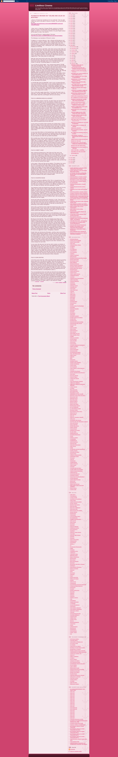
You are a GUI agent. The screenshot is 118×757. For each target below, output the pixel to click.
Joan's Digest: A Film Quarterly (77, 368)
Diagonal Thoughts (74, 308)
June (72, 56)
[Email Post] (65, 281)
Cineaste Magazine (74, 281)
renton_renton (73, 632)
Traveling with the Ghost (75, 468)
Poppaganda (73, 583)
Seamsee (72, 596)
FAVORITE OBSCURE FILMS (76, 723)
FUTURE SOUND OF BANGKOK (77, 345)
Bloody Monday (73, 512)
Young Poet (72, 623)
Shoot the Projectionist (75, 444)
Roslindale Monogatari (75, 434)
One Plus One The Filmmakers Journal (79, 421)
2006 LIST (72, 699)
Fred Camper (73, 343)
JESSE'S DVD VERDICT (75, 362)
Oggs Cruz (72, 418)
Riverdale (72, 591)
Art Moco (72, 247)
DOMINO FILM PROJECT (75, 519)
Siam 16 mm (73, 446)
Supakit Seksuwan (74, 601)
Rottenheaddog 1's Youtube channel (78, 176)
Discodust (72, 310)
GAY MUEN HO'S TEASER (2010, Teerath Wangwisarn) (77, 223)
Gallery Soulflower (74, 656)
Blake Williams (73, 262)
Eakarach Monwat (74, 526)
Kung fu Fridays (73, 377)
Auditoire (72, 253)
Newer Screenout (74, 568)
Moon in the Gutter (74, 404)
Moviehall (72, 562)
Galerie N (72, 655)
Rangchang (72, 587)
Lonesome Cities (74, 554)
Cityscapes (72, 288)
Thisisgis (72, 612)
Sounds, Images (73, 450)
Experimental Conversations (76, 321)
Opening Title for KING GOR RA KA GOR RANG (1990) (78, 212)
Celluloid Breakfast (74, 275)
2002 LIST (72, 693)
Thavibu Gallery (73, 679)
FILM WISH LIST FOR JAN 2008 (78, 151)
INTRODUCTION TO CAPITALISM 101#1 (79, 194)
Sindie (71, 447)
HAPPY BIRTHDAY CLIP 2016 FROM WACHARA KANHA (78, 171)
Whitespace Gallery (74, 684)
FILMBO (72, 336)
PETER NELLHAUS (74, 426)
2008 (71, 45)
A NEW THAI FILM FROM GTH (78, 117)
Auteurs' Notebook (74, 255)
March (72, 61)
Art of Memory (73, 249)
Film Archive (73, 329)
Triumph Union (73, 616)
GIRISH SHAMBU (74, 346)
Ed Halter (72, 311)
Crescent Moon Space (75, 516)
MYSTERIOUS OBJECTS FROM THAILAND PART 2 (77, 732)
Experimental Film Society (76, 323)
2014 (71, 35)
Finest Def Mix (73, 340)
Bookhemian (73, 513)
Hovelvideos (73, 542)
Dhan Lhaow (73, 522)
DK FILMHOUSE (73, 517)
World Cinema (73, 488)
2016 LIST (72, 713)
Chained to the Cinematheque (77, 278)
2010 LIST (72, 704)
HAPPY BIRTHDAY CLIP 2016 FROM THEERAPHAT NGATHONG (78, 168)
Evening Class (73, 320)
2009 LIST (72, 703)
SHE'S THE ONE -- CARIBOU (77, 149)
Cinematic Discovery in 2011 (76, 719)
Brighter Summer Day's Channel (77, 650)
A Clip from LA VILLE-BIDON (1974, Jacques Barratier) (78, 215)
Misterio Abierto (73, 401)
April (72, 60)
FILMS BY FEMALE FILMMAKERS (77, 724)
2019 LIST (72, 717)
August (73, 53)
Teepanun (72, 457)
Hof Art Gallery (73, 659)
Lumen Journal (73, 386)
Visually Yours (73, 619)
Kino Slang (72, 374)
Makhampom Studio (74, 668)
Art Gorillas (72, 644)
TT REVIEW (72, 603)
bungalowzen (73, 629)
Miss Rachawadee (74, 561)
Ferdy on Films (73, 327)
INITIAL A (72, 544)
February (73, 63)
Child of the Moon (74, 279)
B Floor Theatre (73, 503)
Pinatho (72, 580)
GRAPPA (72, 536)
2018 (71, 28)
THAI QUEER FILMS (74, 741)
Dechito (72, 304)
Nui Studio (72, 572)
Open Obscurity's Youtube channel (78, 181)
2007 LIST (72, 700)
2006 (71, 159)
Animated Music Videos (75, 245)
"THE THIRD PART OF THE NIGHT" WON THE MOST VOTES (79, 85)
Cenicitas (72, 276)
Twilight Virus (73, 617)
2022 (71, 21)
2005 (71, 161)
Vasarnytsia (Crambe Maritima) (77, 476)
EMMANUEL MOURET (76, 128)
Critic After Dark (74, 290)
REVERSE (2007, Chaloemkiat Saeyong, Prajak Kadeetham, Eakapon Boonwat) (79, 197)
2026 (71, 15)
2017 (71, 30)
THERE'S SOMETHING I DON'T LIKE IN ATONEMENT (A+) (79, 107)
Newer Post (34, 293)
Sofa (71, 599)
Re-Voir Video (73, 431)
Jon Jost (72, 369)
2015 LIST (72, 712)
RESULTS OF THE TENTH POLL (78, 145)
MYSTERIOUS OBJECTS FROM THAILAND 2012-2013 (77, 729)
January (73, 155)
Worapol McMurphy (74, 622)
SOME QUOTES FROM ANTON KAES (79, 139)
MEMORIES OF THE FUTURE (76, 394)
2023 (71, 20)
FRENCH (64, 282)
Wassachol (72, 481)
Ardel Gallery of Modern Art (76, 641)
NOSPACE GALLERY (75, 670)
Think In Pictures (74, 463)
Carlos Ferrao (73, 272)
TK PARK (72, 681)
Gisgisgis (72, 538)
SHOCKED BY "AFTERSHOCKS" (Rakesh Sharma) (78, 80)
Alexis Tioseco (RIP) (74, 242)
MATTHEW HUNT (74, 391)
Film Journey (73, 332)
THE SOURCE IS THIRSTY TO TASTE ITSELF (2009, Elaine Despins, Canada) (79, 204)
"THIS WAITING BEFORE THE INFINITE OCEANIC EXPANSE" (78, 68)
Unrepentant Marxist (75, 473)
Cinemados (72, 284)
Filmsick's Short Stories (75, 532)
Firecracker (73, 342)
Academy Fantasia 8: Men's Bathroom (79, 193)
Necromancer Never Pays (76, 411)
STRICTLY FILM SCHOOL (75, 455)
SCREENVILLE (73, 440)
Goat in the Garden (74, 539)
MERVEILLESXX (74, 555)
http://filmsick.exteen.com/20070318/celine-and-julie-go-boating (46, 35)
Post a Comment (37, 289)
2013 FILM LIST (73, 709)
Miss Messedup (73, 399)
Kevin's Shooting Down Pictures (77, 372)
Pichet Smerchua (74, 577)
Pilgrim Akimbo (73, 427)
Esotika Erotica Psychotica (76, 317)
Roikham (72, 593)
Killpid (71, 548)
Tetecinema (72, 606)
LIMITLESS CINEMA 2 (75, 382)
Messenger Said (74, 397)
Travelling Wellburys (74, 615)
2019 (71, 26)
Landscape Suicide (74, 378)
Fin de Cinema (73, 339)
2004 (71, 162)
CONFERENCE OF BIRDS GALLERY (78, 652)
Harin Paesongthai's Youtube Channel (78, 191)
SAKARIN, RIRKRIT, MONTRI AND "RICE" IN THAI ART (79, 116)
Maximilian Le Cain (74, 392)
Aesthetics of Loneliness (75, 499)
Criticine (72, 291)
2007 (71, 157)
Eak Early (72, 525)
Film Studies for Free (75, 333)
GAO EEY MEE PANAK (75, 535)
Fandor (71, 326)
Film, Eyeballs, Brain (74, 334)
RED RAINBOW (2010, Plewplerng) (78, 231)
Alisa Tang (72, 243)
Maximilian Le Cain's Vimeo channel (78, 179)
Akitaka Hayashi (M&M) (75, 240)
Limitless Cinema (43, 5)
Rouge (71, 436)
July (72, 55)
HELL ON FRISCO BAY (75, 353)
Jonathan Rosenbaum (75, 371)
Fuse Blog (72, 533)
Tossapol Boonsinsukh (75, 613)
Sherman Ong (73, 443)
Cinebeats (72, 282)
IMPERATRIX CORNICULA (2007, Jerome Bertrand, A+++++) (78, 94)
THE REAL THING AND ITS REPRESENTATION (77, 65)
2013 (71, 36)
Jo (70, 545)
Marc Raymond (73, 389)
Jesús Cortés (73, 365)
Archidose (72, 246)
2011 (71, 40)
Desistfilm (72, 307)
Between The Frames (75, 504)
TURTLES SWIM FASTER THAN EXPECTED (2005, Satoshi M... (78, 113)
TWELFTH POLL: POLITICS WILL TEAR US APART (78, 82)
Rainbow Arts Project (75, 430)
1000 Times (72, 494)
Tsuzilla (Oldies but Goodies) (76, 469)
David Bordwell (73, 301)
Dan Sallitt (72, 298)
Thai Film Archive (74, 678)
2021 (71, 23)
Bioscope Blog (73, 506)
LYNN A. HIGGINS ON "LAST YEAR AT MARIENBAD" (79, 77)
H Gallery (72, 657)
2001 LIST (72, 691)
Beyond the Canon (74, 260)
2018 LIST (72, 716)
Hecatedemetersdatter (75, 352)
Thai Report (72, 460)
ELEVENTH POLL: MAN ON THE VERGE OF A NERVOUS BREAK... (79, 143)
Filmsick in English (74, 337)
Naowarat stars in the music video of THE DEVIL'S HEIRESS (78, 233)
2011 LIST (72, 706)
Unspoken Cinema (74, 475)
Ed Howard (72, 313)
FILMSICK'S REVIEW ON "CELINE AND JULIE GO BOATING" (78, 100)
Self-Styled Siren (74, 442)
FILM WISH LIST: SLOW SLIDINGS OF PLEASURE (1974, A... (79, 74)
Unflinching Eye (73, 472)
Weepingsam (73, 482)
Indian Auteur (73, 355)
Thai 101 (72, 459)
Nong (71, 571)
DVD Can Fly (73, 520)
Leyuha (72, 379)
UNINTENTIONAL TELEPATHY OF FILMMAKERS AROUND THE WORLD (78, 744)
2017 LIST (72, 714)
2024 (71, 18)
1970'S (57, 282)
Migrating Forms (74, 398)
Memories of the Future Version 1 (77, 395)
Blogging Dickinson (74, 263)
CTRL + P (72, 292)
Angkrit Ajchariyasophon (76, 501)
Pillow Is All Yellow (74, 578)
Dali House (72, 297)
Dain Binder (73, 295)
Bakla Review (73, 256)
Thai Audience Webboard (76, 609)
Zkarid (71, 625)
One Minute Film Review (75, 420)
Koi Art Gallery (73, 665)
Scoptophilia (73, 439)
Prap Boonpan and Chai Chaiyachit (78, 584)
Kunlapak (72, 549)
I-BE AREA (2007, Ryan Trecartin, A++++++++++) (78, 120)
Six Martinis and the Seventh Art (77, 449)
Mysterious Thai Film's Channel (77, 564)
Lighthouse (72, 552)
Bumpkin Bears (73, 269)
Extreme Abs (73, 324)
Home (48, 293)
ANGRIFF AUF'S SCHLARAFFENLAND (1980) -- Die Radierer (79, 219)
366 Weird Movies (74, 239)
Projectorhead (73, 428)
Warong (72, 620)
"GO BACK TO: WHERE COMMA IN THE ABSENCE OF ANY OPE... (79, 91)
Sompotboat (73, 600)
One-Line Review (74, 423)
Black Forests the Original (76, 510)
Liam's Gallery (73, 666)
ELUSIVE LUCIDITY (74, 316)
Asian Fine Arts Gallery (75, 646)
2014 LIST (72, 710)
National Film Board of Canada (77, 669)
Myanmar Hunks (74, 410)
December (73, 46)
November (73, 48)
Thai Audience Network (75, 607)
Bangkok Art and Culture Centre (77, 647)
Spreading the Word (74, 452)
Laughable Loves (74, 551)
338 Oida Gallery (74, 640)
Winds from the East (74, 484)
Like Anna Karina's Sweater (76, 381)
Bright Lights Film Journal (76, 268)
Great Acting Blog (74, 349)
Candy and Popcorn (74, 271)
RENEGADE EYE (74, 433)
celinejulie (72, 749)
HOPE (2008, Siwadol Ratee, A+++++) (79, 95)
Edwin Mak (72, 314)
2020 (71, 25)
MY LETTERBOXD (74, 407)
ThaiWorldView (73, 462)
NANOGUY (72, 565)
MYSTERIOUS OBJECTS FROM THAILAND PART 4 (77, 737)
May (72, 58)
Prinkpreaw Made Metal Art (76, 586)
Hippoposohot (73, 541)
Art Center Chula (74, 643)
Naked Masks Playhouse (75, 567)
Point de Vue (73, 581)
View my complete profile (76, 751)
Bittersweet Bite (74, 509)
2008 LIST (72, 701)
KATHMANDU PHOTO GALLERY (77, 663)
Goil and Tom (73, 348)
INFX (71, 358)
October (73, 50)
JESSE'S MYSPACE (74, 363)
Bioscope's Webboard (75, 507)
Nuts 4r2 (72, 415)
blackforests (73, 628)
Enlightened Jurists (74, 528)
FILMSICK (60, 282)
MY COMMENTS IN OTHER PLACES (79, 97)
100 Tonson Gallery (74, 639)
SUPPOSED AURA (74, 456)
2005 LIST (72, 697)
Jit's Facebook (73, 366)
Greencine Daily (73, 350)
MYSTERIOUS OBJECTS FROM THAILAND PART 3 (77, 734)
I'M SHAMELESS (75, 153)
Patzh (71, 575)
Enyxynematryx (73, 529)
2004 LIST (72, 696)
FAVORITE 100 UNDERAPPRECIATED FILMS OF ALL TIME (78, 721)
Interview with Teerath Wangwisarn (78, 224)
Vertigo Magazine (74, 478)
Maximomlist (73, 558)
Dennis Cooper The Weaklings (77, 305)
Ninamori (72, 570)
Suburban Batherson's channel (77, 675)
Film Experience (74, 330)
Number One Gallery (74, 672)
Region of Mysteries (74, 590)
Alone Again (73, 500)
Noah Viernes (73, 414)
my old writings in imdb (75, 408)
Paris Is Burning (73, 424)
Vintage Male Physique (75, 479)
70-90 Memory (73, 496)
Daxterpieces (73, 303)
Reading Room (73, 673)
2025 (71, 16)
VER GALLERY (73, 682)
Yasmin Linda (73, 489)
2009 (71, 43)
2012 (71, 38)
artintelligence (73, 250)
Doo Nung (72, 523)
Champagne (73, 515)
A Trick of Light (73, 497)
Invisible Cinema (74, 361)
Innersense (72, 359)
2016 (71, 31)
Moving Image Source (75, 405)
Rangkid (72, 588)
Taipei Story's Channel (75, 676)
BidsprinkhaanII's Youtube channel (78, 178)
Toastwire (72, 466)
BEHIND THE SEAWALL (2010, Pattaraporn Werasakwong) (77, 227)
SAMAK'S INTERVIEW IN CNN (78, 102)
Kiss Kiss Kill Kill (74, 375)
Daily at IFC (72, 294)
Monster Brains (73, 402)
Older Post (63, 293)
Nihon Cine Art (73, 413)
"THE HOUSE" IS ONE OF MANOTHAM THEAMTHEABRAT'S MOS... (79, 136)
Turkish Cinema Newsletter (76, 471)
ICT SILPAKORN (74, 182)
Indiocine (72, 356)
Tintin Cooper (73, 465)
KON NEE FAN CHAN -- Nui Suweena (78, 220)
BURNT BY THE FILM (76, 140)
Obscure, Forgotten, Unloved (76, 417)
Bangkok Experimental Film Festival (78, 258)
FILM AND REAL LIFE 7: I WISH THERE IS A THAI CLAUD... (78, 104)
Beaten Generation (74, 259)
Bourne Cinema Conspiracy (76, 265)
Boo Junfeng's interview (75, 216)
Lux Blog (72, 388)
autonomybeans (74, 626)
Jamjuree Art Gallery (75, 660)
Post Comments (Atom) (44, 296)
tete (71, 633)
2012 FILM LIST (73, 707)
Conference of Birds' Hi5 (75, 653)
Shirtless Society (74, 597)
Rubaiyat (72, 594)
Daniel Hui (72, 300)
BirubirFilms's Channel (75, 649)
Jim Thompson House (75, 662)
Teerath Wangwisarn (74, 604)
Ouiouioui (72, 574)
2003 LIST (72, 694)
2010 (71, 42)
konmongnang (73, 631)
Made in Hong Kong (74, 557)
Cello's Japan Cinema (75, 274)
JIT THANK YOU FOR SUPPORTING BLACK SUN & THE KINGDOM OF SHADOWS (78, 174)
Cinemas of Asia (74, 285)
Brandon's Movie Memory (76, 266)
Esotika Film (73, 319)
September (74, 51)
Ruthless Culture (74, 437)
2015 (71, 33)
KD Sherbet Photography (76, 546)
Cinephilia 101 (73, 287)
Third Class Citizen (74, 610)
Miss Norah (72, 559)
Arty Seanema (73, 252)
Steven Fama (73, 453)
